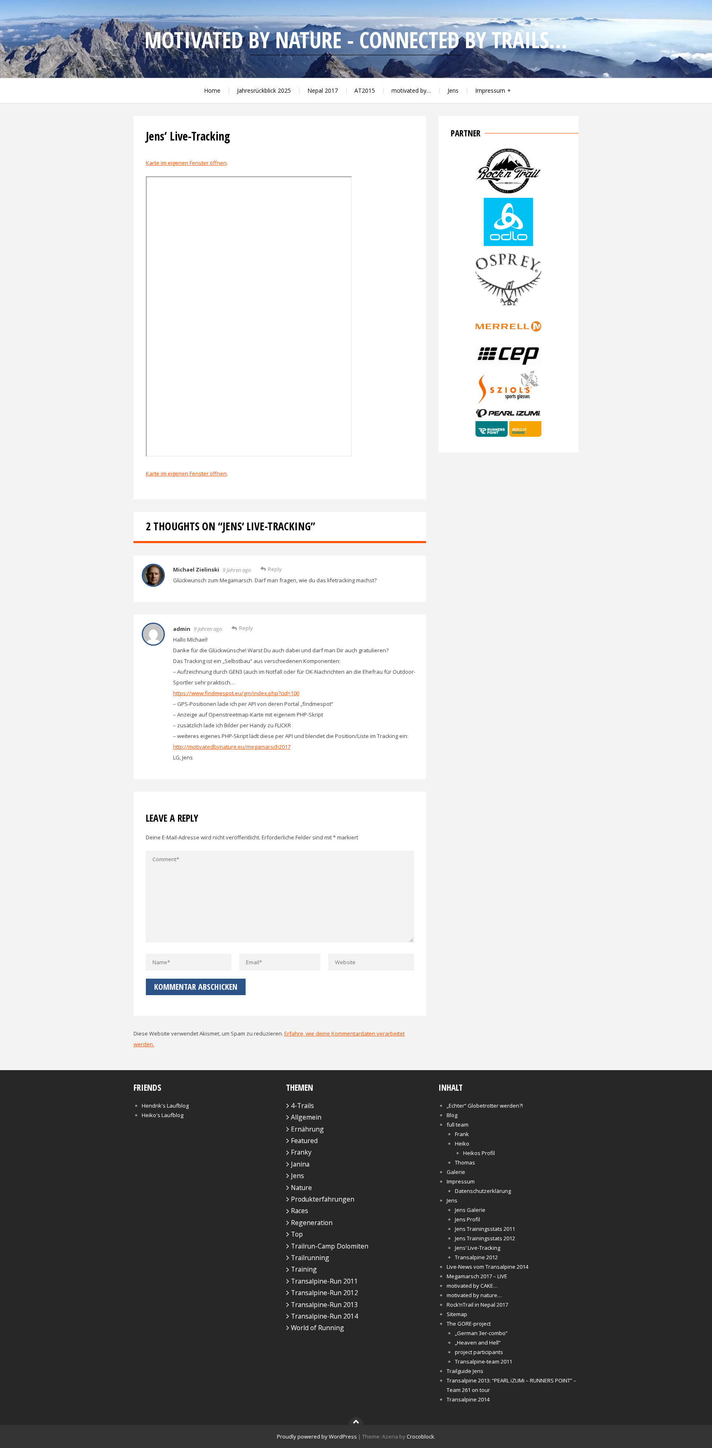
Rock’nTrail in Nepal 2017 (477, 1304)
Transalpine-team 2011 (483, 1361)
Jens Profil (467, 1219)
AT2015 (364, 90)
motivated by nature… (474, 1295)
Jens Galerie (470, 1210)
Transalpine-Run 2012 (324, 1292)
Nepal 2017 (322, 90)
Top (297, 1234)
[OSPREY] (508, 307)
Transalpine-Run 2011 (324, 1281)
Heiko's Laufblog (162, 1115)
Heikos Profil (479, 1153)
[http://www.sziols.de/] (508, 403)
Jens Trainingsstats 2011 (485, 1228)
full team (457, 1124)
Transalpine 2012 (476, 1257)
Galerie (456, 1172)
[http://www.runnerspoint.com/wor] (508, 434)
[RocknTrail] (508, 192)
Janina (300, 1164)
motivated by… (411, 90)
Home (212, 90)
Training (304, 1269)
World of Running (317, 1327)
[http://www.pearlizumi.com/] (508, 415)
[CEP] (508, 363)
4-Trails (302, 1105)
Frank (462, 1134)
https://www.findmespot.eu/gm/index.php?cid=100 (236, 693)
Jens (453, 90)
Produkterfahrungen (322, 1199)
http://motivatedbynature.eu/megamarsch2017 (231, 746)
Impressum (490, 90)
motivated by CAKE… (472, 1285)
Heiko (462, 1143)
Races (299, 1210)
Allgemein (306, 1117)
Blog (452, 1115)
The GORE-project (469, 1323)
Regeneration (312, 1222)
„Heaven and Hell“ (478, 1342)
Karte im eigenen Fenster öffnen (186, 162)
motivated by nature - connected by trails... (356, 40)
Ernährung (307, 1129)
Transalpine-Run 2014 (324, 1316)
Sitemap (457, 1314)
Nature (301, 1187)
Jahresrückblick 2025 (264, 90)
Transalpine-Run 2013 (324, 1304)
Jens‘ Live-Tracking (477, 1247)
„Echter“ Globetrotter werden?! (485, 1105)
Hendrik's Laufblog (165, 1105)
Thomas (465, 1162)
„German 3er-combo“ (481, 1333)
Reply (275, 569)
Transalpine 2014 (468, 1399)
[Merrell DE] (508, 338)
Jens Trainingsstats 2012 (485, 1238)
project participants (479, 1352)
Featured (304, 1140)
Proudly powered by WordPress (317, 1436)
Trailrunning (310, 1257)
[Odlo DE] (508, 244)
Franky (301, 1152)
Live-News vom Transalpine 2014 (487, 1266)
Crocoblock (420, 1436)
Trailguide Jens (465, 1371)
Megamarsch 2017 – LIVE (477, 1276)
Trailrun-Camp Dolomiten (329, 1246)
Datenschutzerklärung (483, 1191)
